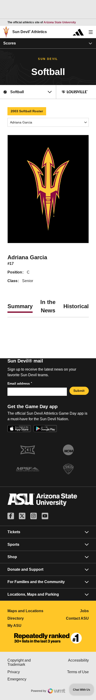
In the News (47, 306)
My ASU (27, 626)
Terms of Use (78, 672)
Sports (13, 544)
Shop (12, 557)
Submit (79, 391)
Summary (20, 306)
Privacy (27, 672)
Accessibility (78, 660)
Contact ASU (77, 618)
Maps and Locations (27, 611)
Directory (27, 618)
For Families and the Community (36, 582)
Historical (76, 306)
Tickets (13, 532)
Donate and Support (25, 569)
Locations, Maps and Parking (33, 594)
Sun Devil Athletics (29, 32)
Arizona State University (60, 22)
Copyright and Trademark (27, 662)
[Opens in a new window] (48, 638)
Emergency (27, 679)
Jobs (84, 611)
